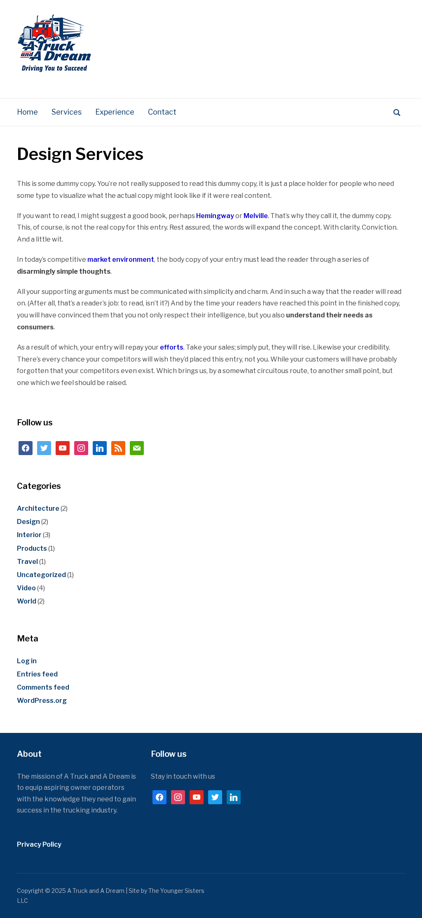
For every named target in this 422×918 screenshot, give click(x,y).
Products (32, 548)
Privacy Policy (39, 844)
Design (28, 522)
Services (67, 112)
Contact (162, 112)
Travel (27, 562)
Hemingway (215, 216)
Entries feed (37, 674)
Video (26, 588)
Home (27, 112)
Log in (27, 661)
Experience (114, 112)
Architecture (38, 508)
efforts (171, 347)
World (26, 601)
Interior (29, 535)
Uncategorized (41, 575)
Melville (256, 216)
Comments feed (43, 687)
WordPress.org (42, 700)
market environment (120, 259)
